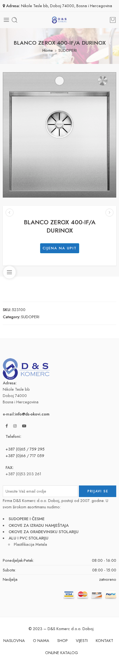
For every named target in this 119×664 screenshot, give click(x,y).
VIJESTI (82, 640)
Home (47, 50)
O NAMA (41, 640)
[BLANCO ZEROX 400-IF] (10, 213)
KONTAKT (104, 640)
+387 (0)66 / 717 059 (25, 455)
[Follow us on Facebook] (7, 426)
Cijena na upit (60, 248)
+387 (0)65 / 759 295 (25, 449)
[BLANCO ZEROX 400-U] (109, 213)
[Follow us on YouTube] (24, 426)
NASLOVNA (14, 640)
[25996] (59, 135)
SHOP (62, 640)
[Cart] (112, 20)
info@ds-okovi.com (32, 414)
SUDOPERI (67, 50)
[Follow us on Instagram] (15, 426)
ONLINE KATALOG (61, 652)
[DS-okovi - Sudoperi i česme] (59, 20)
